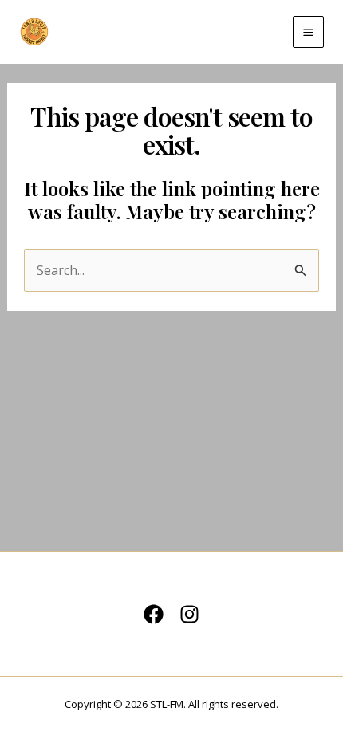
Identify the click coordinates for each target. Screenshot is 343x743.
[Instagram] (189, 614)
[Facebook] (154, 614)
